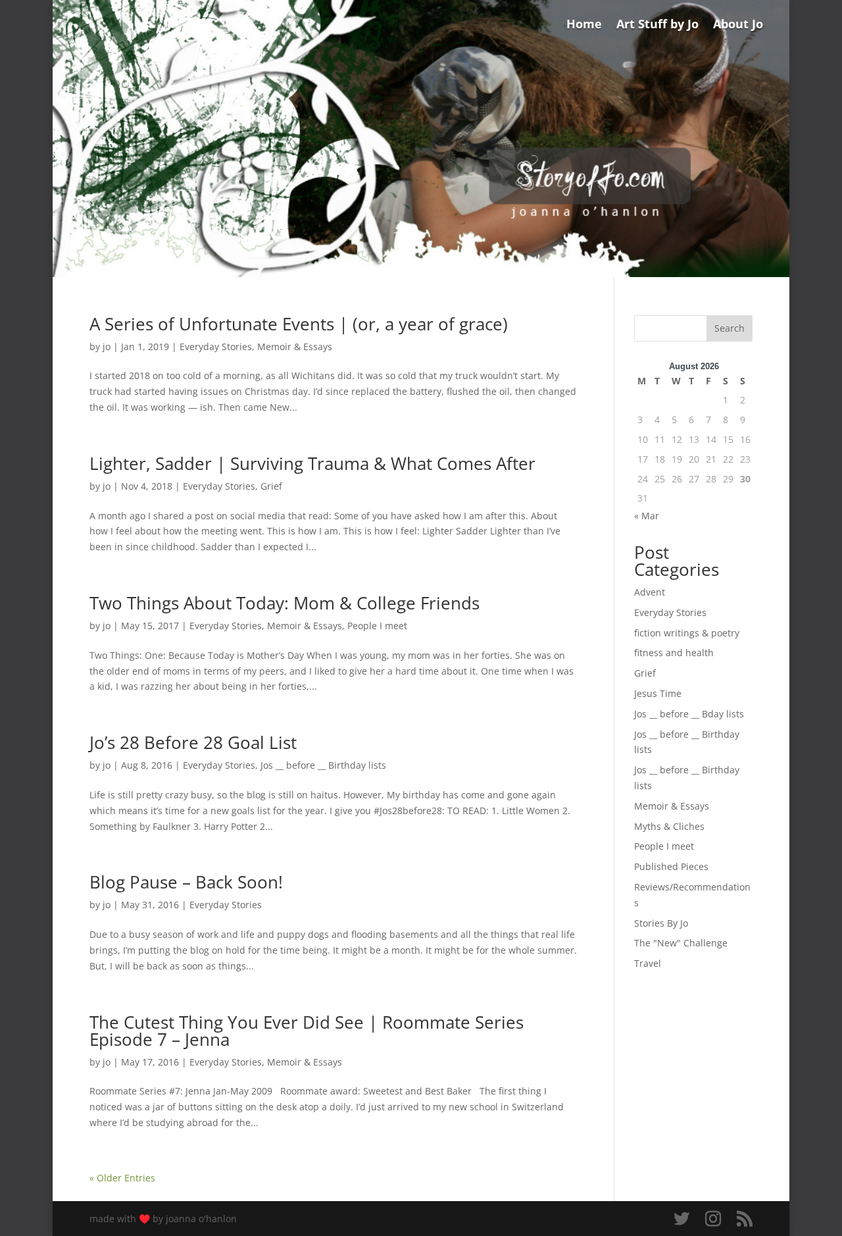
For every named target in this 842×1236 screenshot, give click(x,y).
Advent (649, 592)
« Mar (646, 515)
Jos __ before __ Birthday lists (323, 765)
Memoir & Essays (294, 346)
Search (729, 328)
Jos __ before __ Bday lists (689, 714)
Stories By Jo (661, 923)
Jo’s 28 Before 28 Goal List (193, 742)
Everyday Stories (216, 346)
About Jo (738, 25)
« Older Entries (122, 1178)
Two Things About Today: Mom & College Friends (284, 603)
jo (107, 346)
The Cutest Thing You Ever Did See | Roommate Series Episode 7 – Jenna (306, 1030)
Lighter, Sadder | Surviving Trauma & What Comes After (312, 463)
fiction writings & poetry (686, 633)
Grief (271, 486)
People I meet (377, 625)
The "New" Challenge (681, 943)
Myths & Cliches (669, 826)
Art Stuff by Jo (657, 25)
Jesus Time (657, 693)
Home (584, 25)
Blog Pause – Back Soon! (186, 882)
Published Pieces (671, 866)
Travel (647, 963)
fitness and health (674, 652)
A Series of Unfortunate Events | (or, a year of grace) (298, 324)
